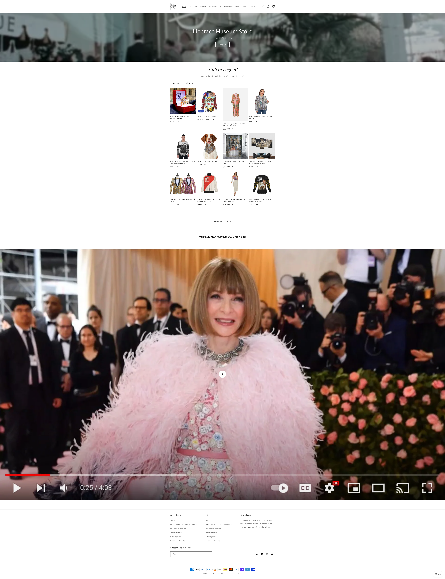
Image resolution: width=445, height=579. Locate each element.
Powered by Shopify (236, 573)
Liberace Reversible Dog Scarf (207, 161)
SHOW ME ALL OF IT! (222, 221)
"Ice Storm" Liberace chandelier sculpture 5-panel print (260, 162)
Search (172, 520)
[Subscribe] (209, 554)
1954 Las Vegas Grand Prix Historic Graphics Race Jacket (208, 200)
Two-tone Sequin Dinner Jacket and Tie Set (182, 200)
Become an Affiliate (177, 541)
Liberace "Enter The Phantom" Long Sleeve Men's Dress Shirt (182, 162)
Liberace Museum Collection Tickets (183, 524)
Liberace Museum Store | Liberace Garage (219, 573)
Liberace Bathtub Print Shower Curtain (233, 162)
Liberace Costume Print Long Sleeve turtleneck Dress (235, 200)
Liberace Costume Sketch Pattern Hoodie (260, 117)
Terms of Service (176, 533)
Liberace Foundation (178, 529)
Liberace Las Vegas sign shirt (206, 116)
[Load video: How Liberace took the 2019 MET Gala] (222, 374)
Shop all (222, 45)
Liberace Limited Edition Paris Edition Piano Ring (180, 117)
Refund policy (175, 537)
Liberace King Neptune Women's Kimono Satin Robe (234, 125)
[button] (263, 6)
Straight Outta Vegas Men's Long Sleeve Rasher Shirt (260, 200)
